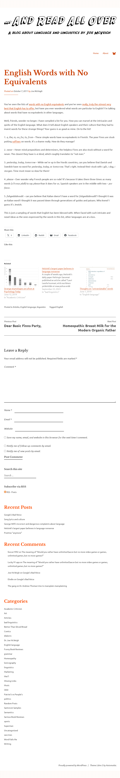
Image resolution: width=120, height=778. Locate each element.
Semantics (9, 712)
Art (5, 613)
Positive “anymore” (13, 532)
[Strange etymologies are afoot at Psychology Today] (21, 277)
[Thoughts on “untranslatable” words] (97, 277)
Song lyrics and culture (14, 519)
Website (8, 428)
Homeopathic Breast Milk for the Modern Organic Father (89, 326)
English (59, 307)
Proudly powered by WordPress (72, 765)
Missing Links (10, 680)
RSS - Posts (11, 492)
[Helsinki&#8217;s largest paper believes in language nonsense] (61, 280)
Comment (10, 366)
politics (7, 698)
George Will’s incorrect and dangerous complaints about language (34, 523)
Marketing (9, 671)
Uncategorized (11, 730)
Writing (7, 743)
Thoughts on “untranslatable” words (96, 288)
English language (28, 307)
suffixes (16, 141)
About (105, 53)
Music (7, 685)
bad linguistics (10, 622)
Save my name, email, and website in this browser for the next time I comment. (47, 437)
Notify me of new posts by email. (23, 451)
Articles (16, 307)
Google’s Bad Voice (13, 514)
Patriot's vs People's (13, 694)
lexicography (10, 662)
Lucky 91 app (14, 562)
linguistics (41, 307)
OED (6, 689)
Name (8, 410)
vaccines (8, 734)
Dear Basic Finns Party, (22, 324)
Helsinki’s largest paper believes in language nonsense (29, 528)
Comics (7, 631)
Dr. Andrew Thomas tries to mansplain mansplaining (43, 585)
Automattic (111, 765)
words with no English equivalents (46, 104)
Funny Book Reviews (13, 649)
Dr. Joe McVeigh (11, 640)
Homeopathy (10, 658)
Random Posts (10, 703)
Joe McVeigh (36, 91)
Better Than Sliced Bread (15, 626)
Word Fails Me (10, 739)
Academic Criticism (13, 608)
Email (8, 419)
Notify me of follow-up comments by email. (29, 445)
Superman (8, 725)
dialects (7, 635)
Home (96, 53)
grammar (8, 653)
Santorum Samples (12, 707)
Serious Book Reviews (14, 717)
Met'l (6, 676)
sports (7, 721)
